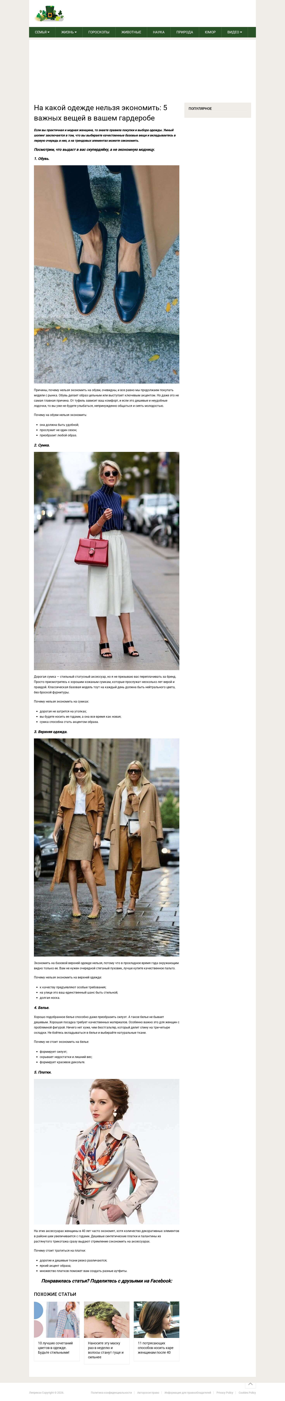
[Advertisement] (142, 73)
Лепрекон (35, 1392)
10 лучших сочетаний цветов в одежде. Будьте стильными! (55, 1347)
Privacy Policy (225, 1392)
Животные (131, 32)
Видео (233, 32)
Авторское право (148, 1392)
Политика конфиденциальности (111, 1392)
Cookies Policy (247, 1392)
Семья (41, 32)
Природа (184, 32)
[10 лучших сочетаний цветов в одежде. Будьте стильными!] (56, 1319)
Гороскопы (99, 32)
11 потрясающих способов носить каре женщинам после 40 (156, 1347)
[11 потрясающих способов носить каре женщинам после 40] (156, 1319)
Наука (159, 32)
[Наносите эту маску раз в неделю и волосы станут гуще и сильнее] (107, 1319)
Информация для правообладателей (188, 1392)
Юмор (210, 32)
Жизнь (67, 32)
